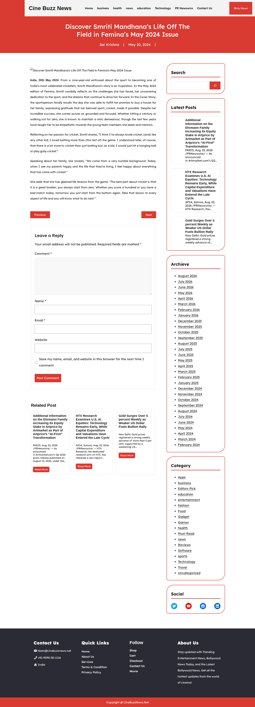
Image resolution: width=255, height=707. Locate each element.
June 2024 (186, 422)
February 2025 (189, 377)
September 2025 (190, 338)
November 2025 (190, 326)
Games (183, 522)
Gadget (183, 517)
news (182, 539)
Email (40, 320)
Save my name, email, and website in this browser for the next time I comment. (91, 362)
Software (185, 551)
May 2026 (185, 293)
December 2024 (190, 388)
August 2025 (187, 343)
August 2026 (187, 276)
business (184, 483)
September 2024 (190, 405)
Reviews (184, 545)
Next (149, 214)
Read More (41, 469)
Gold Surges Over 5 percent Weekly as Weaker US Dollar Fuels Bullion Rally (133, 421)
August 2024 (187, 411)
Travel (182, 567)
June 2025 (186, 355)
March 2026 (187, 304)
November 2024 (190, 394)
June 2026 (186, 287)
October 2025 (188, 332)
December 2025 (190, 321)
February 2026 (189, 310)
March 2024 (187, 439)
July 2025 (185, 349)
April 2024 (185, 433)
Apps (182, 477)
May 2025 (185, 360)
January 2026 (188, 315)
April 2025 (185, 366)
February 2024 (189, 445)
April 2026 (185, 298)
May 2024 (185, 428)
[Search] (215, 85)
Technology (186, 562)
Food (182, 511)
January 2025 (188, 383)
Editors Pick (187, 489)
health (183, 528)
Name (40, 301)
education (185, 494)
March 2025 (187, 372)
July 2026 (185, 281)
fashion (183, 505)
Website (41, 340)
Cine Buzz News (50, 8)
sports (182, 556)
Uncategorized (189, 573)
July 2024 (185, 417)
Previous (40, 214)
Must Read (186, 534)
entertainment (189, 500)
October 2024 (188, 400)
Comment (43, 254)
